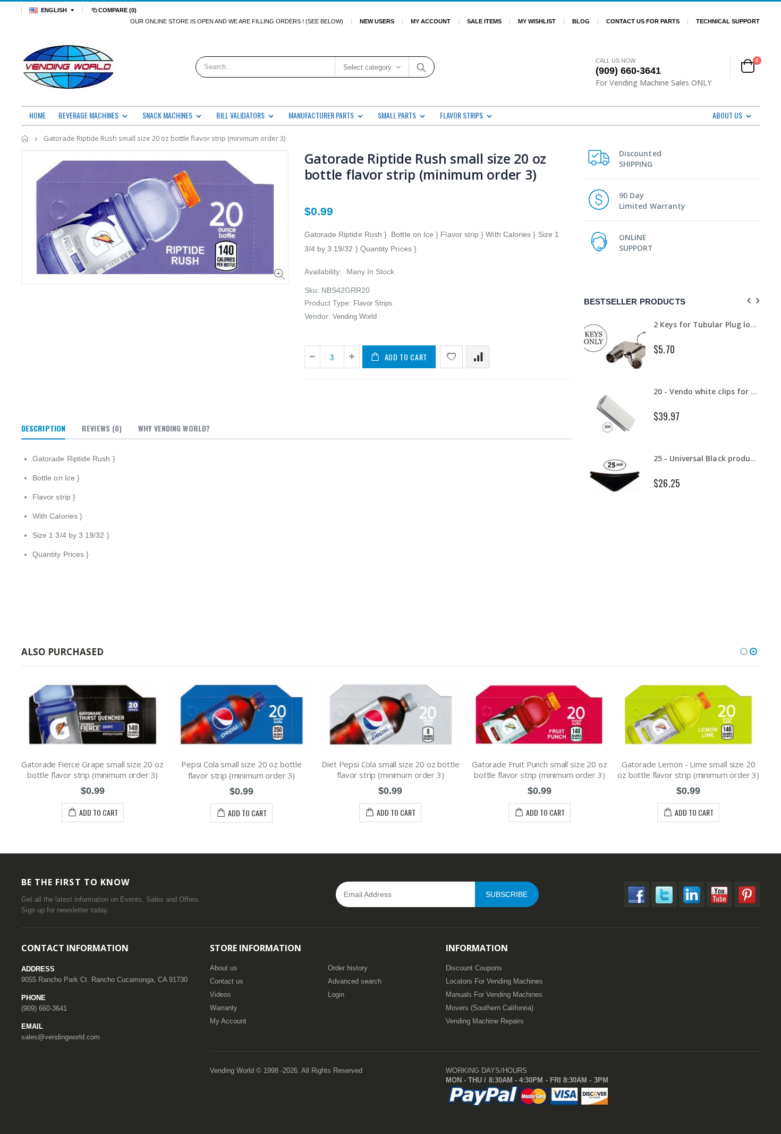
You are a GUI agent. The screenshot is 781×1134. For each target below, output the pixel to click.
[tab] (43, 428)
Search (421, 67)
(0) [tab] (102, 428)
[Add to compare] (477, 356)
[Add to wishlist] (451, 356)
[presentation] (747, 301)
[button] (744, 651)
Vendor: (317, 316)
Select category (367, 67)
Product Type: (327, 303)
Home (25, 138)
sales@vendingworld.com (60, 1037)
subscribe (507, 894)
